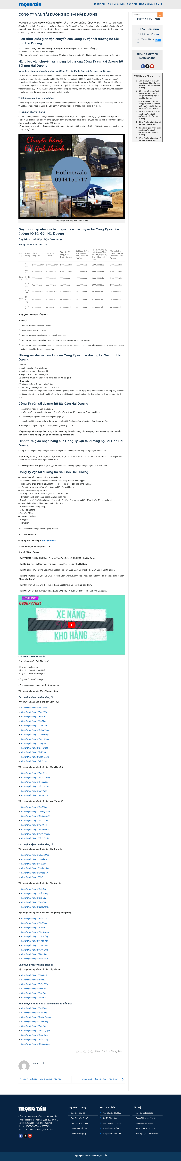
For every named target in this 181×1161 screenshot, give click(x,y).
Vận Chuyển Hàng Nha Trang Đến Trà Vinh (101, 1079)
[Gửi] (160, 14)
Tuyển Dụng (146, 4)
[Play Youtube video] (71, 625)
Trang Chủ (100, 4)
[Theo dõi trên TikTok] (147, 66)
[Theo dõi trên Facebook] (143, 66)
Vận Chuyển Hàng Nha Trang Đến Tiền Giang (42, 1079)
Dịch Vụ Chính (116, 4)
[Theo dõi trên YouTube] (152, 66)
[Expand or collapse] (159, 76)
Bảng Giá (132, 4)
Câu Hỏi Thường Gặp (78, 1134)
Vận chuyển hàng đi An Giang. (34, 708)
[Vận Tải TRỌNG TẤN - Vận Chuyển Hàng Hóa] (30, 4)
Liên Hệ (158, 4)
